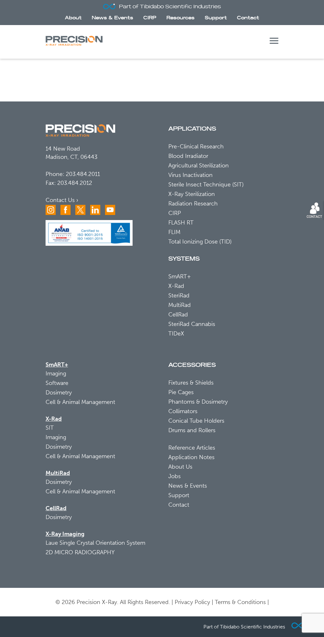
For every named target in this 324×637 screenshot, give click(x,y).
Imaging (56, 373)
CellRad (178, 314)
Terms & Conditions (240, 602)
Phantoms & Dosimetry (198, 401)
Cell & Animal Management (80, 402)
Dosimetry (59, 392)
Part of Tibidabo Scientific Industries (170, 6)
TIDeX (176, 333)
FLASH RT (181, 222)
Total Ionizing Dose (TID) (200, 241)
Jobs (174, 476)
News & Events (112, 18)
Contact (248, 18)
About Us (180, 466)
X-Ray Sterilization (191, 194)
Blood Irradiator (188, 156)
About (73, 18)
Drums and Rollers (191, 430)
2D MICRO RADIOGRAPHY (80, 552)
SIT (50, 427)
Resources (180, 18)
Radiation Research (193, 203)
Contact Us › (62, 200)
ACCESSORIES (192, 365)
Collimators (182, 411)
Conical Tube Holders (196, 420)
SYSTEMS (184, 259)
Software (57, 383)
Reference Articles (191, 447)
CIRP (149, 18)
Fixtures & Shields (191, 382)
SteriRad (179, 295)
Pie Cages (181, 392)
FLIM (174, 232)
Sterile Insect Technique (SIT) (206, 184)
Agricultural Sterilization (198, 165)
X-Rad (176, 286)
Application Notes (191, 457)
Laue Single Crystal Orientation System (95, 542)
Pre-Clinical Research (196, 146)
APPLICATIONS (192, 129)
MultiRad (179, 305)
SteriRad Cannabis (191, 324)
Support (216, 18)
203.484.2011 (83, 174)
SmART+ (179, 276)
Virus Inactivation (190, 175)
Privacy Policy (192, 602)
